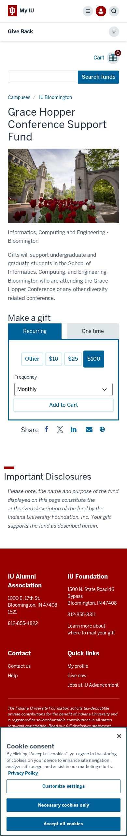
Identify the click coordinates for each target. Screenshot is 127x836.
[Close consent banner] (119, 736)
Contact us (19, 666)
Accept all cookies (63, 824)
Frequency (25, 377)
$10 (53, 358)
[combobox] (43, 77)
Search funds (98, 77)
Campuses (19, 97)
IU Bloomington (55, 97)
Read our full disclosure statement (80, 725)
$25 (73, 358)
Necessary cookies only (63, 805)
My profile (77, 666)
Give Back (20, 31)
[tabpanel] (63, 379)
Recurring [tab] (35, 331)
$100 (93, 358)
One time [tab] (93, 331)
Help (13, 676)
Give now (77, 676)
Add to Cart (63, 405)
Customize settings (63, 786)
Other (32, 358)
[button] (46, 430)
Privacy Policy (23, 773)
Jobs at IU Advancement (93, 685)
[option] (63, 186)
